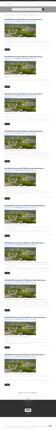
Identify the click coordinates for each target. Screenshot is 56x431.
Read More (7, 49)
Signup (5, 0)
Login (8, 0)
